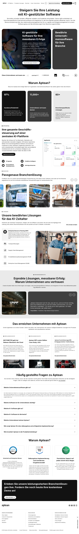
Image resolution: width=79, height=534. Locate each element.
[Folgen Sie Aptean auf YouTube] (76, 505)
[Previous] (72, 179)
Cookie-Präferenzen (23, 530)
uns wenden (62, 380)
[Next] (75, 179)
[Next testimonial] (74, 294)
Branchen (27, 3)
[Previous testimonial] (70, 294)
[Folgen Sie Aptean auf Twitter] (72, 505)
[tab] (17, 235)
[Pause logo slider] (75, 75)
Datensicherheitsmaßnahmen (9, 462)
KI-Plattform (10, 3)
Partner (42, 3)
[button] (16, 195)
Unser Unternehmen (35, 3)
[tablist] (17, 247)
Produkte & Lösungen (19, 3)
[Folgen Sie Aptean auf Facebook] (69, 505)
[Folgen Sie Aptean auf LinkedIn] (74, 505)
